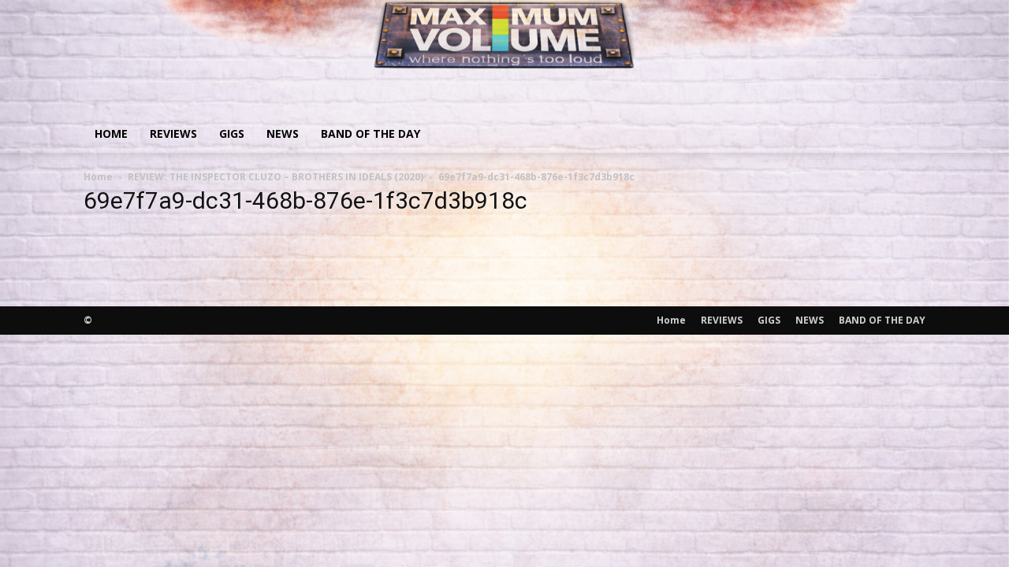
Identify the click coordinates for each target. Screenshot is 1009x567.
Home (111, 133)
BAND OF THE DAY (370, 133)
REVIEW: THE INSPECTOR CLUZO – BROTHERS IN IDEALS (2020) (275, 176)
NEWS (282, 133)
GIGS (231, 133)
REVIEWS (173, 133)
